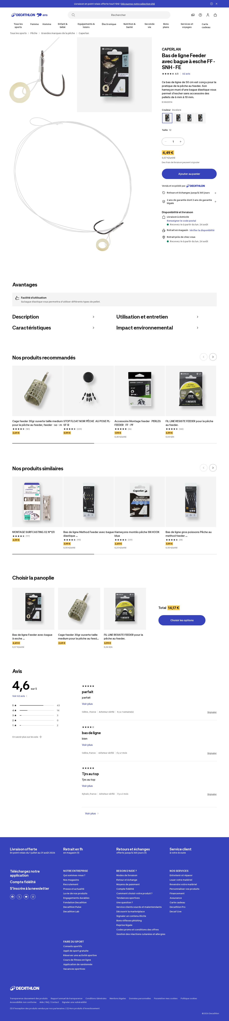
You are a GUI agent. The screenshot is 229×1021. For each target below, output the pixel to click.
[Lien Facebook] (12, 896)
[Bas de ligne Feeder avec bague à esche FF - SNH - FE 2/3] (39, 74)
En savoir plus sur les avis (25, 737)
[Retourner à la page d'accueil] (29, 15)
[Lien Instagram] (33, 896)
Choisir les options (182, 620)
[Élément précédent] (203, 357)
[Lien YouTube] (26, 896)
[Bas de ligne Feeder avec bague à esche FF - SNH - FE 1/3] (114, 74)
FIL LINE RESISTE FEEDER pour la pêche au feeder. (190, 423)
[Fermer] (216, 3)
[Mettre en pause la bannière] (211, 3)
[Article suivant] (213, 357)
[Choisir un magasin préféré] (193, 15)
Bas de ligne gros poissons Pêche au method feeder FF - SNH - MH (189, 534)
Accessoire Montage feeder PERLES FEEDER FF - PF (137, 423)
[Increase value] (180, 141)
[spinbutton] (173, 141)
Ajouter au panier (189, 173)
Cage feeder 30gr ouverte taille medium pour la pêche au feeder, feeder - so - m (37, 423)
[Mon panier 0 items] (215, 15)
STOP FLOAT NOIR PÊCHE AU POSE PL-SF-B (86, 423)
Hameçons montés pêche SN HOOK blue (137, 533)
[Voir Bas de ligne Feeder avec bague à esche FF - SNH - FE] (33, 609)
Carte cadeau (206, 26)
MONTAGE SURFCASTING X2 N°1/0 (33, 532)
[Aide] (200, 15)
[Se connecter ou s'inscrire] (208, 15)
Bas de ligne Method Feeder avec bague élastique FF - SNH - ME (88, 534)
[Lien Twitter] (19, 896)
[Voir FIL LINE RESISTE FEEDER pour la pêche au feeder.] (125, 609)
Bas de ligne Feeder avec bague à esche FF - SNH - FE (32, 636)
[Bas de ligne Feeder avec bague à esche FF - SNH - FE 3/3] (77, 187)
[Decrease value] (165, 141)
